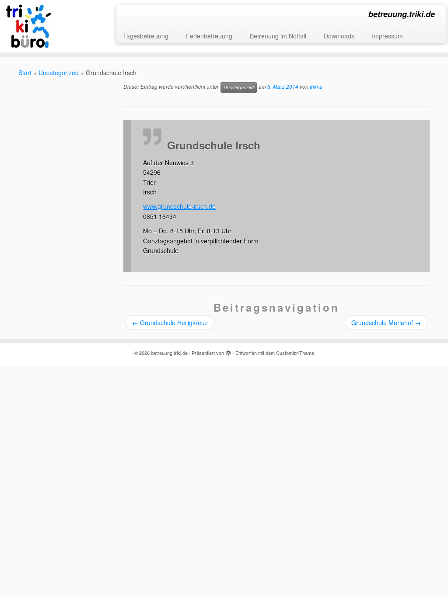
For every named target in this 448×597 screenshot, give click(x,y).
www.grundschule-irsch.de (179, 206)
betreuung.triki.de (169, 352)
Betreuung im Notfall (278, 35)
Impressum (387, 35)
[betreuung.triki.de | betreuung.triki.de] (52, 26)
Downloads (339, 35)
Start (25, 72)
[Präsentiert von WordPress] (228, 351)
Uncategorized (58, 72)
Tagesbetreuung (145, 35)
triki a (316, 86)
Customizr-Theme (295, 352)
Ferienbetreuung (209, 35)
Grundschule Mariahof (386, 322)
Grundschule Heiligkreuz (170, 322)
